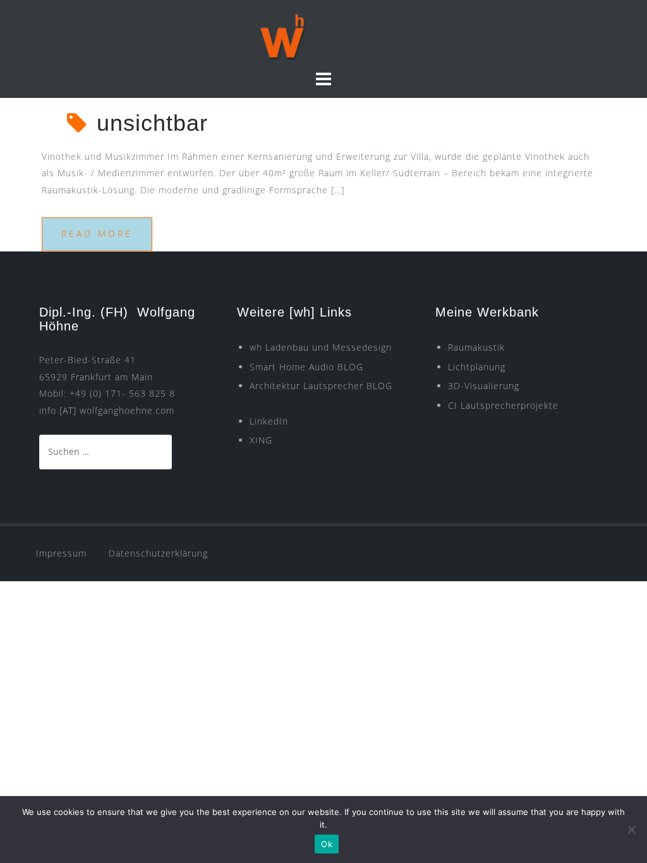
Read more (97, 233)
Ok (326, 844)
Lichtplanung (476, 367)
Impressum (61, 553)
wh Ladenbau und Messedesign (321, 347)
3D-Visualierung (483, 386)
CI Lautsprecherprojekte (503, 405)
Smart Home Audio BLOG (306, 367)
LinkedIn (269, 421)
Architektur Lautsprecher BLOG (321, 386)
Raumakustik (476, 347)
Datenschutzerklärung (158, 553)
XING (261, 440)
